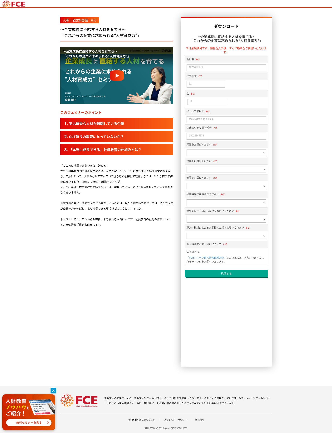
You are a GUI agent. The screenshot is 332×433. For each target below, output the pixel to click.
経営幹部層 (80, 20)
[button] (53, 390)
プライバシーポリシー (175, 419)
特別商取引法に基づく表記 (141, 419)
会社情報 (199, 419)
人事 (66, 20)
